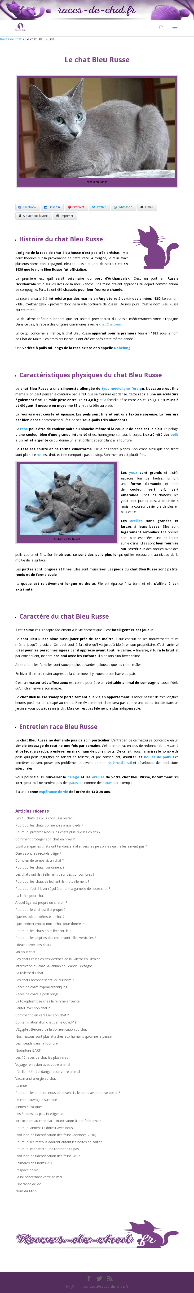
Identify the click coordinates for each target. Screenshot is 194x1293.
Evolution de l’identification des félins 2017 (47, 1156)
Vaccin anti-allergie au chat (35, 1078)
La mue (21, 1085)
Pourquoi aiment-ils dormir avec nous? (44, 1128)
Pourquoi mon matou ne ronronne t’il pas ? (48, 1149)
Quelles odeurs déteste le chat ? (39, 916)
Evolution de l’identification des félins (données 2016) (55, 1135)
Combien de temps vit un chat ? (39, 860)
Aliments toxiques (29, 1107)
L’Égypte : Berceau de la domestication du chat (51, 1029)
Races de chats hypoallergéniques (41, 987)
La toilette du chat (29, 973)
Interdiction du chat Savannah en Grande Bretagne (54, 966)
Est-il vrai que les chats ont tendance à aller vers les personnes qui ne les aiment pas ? (81, 846)
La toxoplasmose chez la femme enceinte (47, 1001)
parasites (76, 782)
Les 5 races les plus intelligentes (39, 1113)
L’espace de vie (27, 1170)
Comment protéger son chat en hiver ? (45, 839)
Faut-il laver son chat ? (32, 1008)
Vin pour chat (25, 952)
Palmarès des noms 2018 (34, 1163)
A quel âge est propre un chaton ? (41, 902)
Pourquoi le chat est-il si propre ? (40, 909)
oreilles (136, 520)
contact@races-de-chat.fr (105, 1286)
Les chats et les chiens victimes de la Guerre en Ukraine (57, 959)
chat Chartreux (110, 324)
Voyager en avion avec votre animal (42, 1064)
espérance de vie (53, 791)
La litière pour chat (29, 895)
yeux (133, 472)
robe (23, 429)
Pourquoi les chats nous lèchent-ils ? (43, 931)
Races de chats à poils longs (37, 994)
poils (175, 434)
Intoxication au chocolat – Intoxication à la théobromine (58, 1120)
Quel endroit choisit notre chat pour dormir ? (49, 923)
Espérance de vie (28, 1184)
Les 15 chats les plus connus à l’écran (44, 818)
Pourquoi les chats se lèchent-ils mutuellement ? (52, 881)
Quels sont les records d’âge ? (38, 853)
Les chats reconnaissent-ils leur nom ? (44, 980)
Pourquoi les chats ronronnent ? (39, 867)
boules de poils (157, 757)
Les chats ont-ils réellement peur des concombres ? (54, 874)
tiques (108, 782)
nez (39, 454)
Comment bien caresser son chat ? (42, 1015)
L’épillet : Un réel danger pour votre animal (47, 1071)
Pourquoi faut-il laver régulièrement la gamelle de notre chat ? (62, 888)
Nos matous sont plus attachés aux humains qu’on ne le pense (63, 1036)
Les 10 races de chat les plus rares (41, 1057)
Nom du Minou (27, 1191)
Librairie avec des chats (33, 944)
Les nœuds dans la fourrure (36, 1043)
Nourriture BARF (28, 1050)
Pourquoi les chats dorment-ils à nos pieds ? (49, 825)
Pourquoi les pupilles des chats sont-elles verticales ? (55, 937)
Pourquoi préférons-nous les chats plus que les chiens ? (57, 832)
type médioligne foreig (122, 388)
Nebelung (122, 348)
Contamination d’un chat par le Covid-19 (46, 1022)
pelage (73, 777)
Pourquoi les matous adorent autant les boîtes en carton (58, 1142)
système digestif (119, 762)
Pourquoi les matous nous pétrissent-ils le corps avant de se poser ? (67, 1092)
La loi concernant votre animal (38, 1177)
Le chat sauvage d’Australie (36, 1099)
